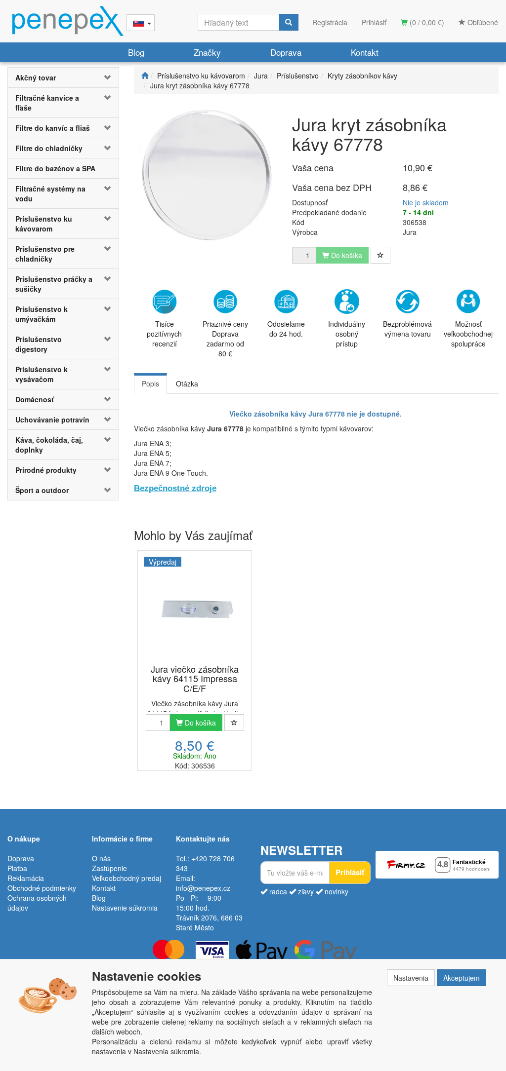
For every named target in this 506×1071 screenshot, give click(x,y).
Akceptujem (461, 978)
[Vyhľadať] (288, 22)
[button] (109, 77)
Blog (136, 52)
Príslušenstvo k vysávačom (41, 374)
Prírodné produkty (46, 470)
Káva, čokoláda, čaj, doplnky (49, 445)
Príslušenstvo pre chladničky (45, 254)
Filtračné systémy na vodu (50, 193)
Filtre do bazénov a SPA (55, 168)
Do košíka (199, 722)
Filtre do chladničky (49, 148)
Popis (150, 383)
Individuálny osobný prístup (346, 333)
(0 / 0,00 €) (426, 22)
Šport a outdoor (42, 490)
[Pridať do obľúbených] (380, 255)
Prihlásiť (374, 22)
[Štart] (144, 75)
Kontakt (365, 52)
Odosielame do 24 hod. (286, 329)
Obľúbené (481, 22)
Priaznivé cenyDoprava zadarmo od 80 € (225, 338)
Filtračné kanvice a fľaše (47, 103)
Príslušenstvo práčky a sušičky (53, 284)
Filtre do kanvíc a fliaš (52, 128)
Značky (207, 52)
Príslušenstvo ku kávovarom (43, 223)
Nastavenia (410, 978)
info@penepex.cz (203, 888)
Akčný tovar (35, 77)
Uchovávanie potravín (52, 419)
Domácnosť (34, 399)
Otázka (187, 383)
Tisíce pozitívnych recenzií (164, 333)
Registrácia (329, 22)
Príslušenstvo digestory (38, 344)
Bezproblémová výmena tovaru (407, 329)
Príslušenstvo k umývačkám (41, 314)
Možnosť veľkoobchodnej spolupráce (468, 333)
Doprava (285, 52)
